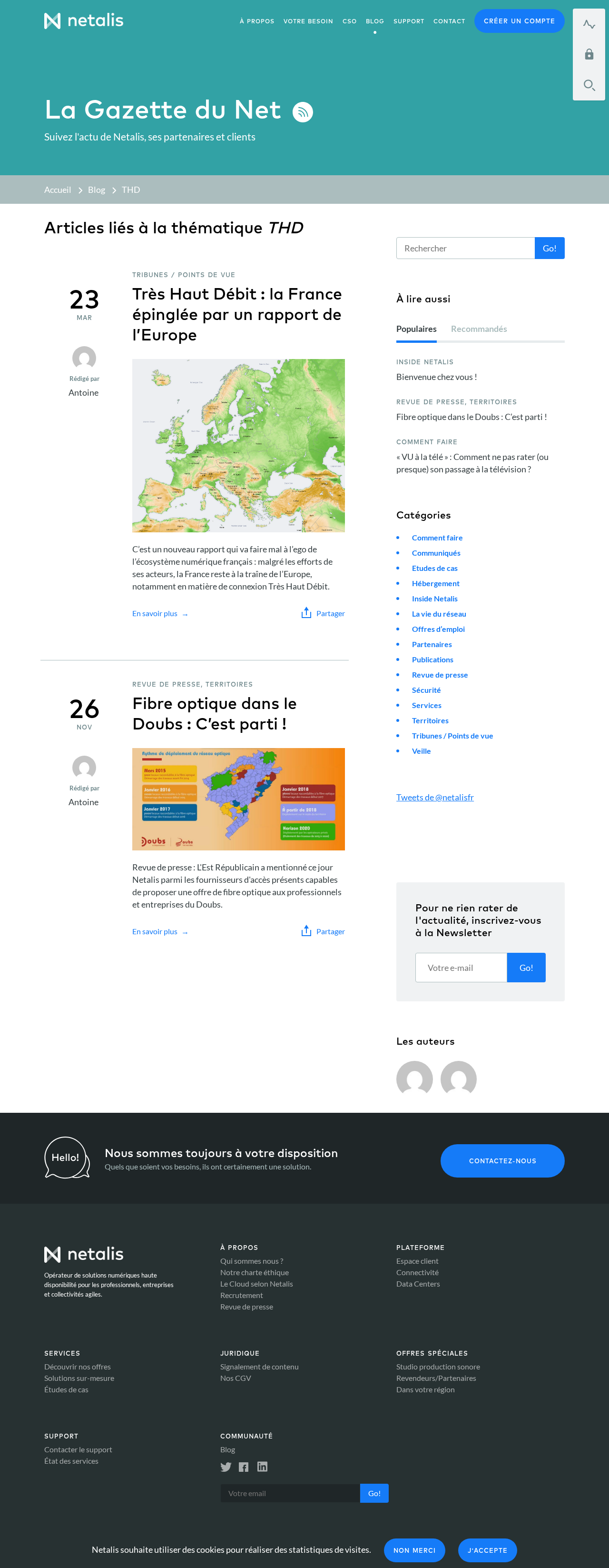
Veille (421, 750)
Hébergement (436, 583)
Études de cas (66, 1389)
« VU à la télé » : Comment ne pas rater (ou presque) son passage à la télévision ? (472, 462)
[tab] (416, 332)
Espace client (417, 1260)
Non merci (414, 1550)
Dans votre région (425, 1389)
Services (427, 704)
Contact (449, 21)
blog (375, 21)
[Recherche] (589, 85)
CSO (350, 21)
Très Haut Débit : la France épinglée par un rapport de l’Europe (237, 314)
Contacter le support (78, 1449)
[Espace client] (589, 54)
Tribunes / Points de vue (452, 735)
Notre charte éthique (254, 1272)
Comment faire (437, 537)
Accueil (57, 189)
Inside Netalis (435, 598)
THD (131, 189)
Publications (432, 659)
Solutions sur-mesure (79, 1377)
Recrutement (241, 1294)
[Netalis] (83, 21)
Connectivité (417, 1272)
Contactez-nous (503, 1161)
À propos (257, 21)
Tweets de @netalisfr (435, 797)
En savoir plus (154, 613)
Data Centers (418, 1283)
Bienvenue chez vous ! (436, 376)
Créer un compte (519, 21)
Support (408, 21)
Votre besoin (309, 21)
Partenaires (432, 644)
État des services (71, 1460)
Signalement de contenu (259, 1366)
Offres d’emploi (438, 628)
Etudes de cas (435, 567)
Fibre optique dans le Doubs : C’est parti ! (214, 713)
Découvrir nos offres (77, 1366)
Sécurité (426, 689)
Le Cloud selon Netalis (256, 1283)
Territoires (430, 720)
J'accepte (488, 1550)
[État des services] (589, 24)
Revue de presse (440, 674)
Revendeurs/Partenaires (436, 1377)
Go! (550, 248)
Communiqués (436, 552)
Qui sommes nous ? (251, 1260)
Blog (96, 189)
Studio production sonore (438, 1366)
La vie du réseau (439, 613)
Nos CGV (235, 1377)
